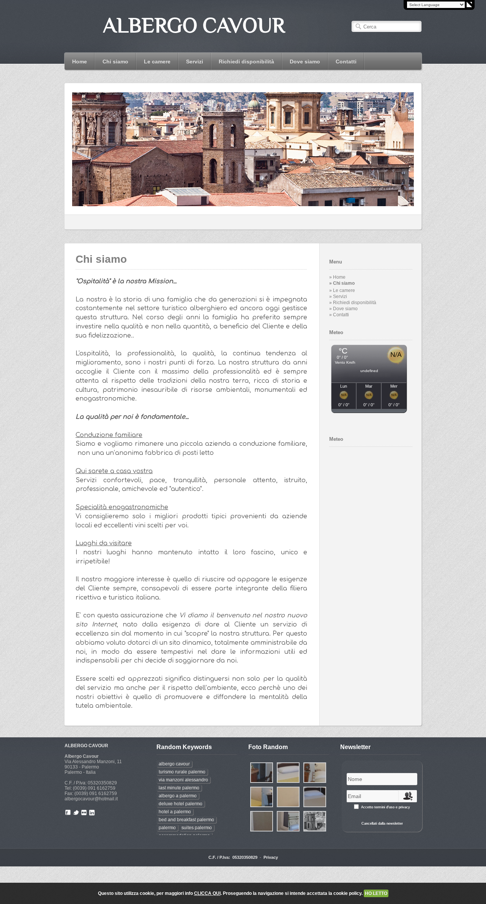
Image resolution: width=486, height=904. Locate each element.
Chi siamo (115, 61)
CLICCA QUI (207, 893)
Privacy (271, 857)
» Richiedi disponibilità (352, 302)
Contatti (346, 61)
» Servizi (338, 296)
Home (79, 61)
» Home (337, 277)
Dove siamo (305, 61)
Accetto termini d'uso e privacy (385, 807)
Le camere (153, 61)
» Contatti (339, 314)
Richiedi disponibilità (246, 61)
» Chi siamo (342, 283)
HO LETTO (376, 893)
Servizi (194, 61)
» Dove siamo (343, 308)
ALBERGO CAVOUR (86, 745)
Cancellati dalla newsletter (382, 823)
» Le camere (342, 290)
